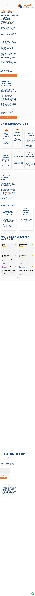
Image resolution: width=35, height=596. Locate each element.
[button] (7, 5)
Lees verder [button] (3, 252)
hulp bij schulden (8, 21)
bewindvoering (8, 192)
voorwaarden (8, 465)
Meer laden (17, 277)
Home (1, 10)
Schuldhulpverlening (6, 10)
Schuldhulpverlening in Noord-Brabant (7, 11)
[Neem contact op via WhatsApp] (32, 593)
